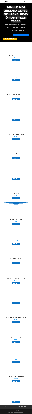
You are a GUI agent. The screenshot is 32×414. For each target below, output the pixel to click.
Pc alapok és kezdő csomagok (21, 35)
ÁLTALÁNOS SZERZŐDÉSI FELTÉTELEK (20, 406)
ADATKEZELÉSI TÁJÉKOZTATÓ (9, 406)
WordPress (22, 412)
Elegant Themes (14, 412)
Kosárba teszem (16, 60)
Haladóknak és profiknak (10, 38)
